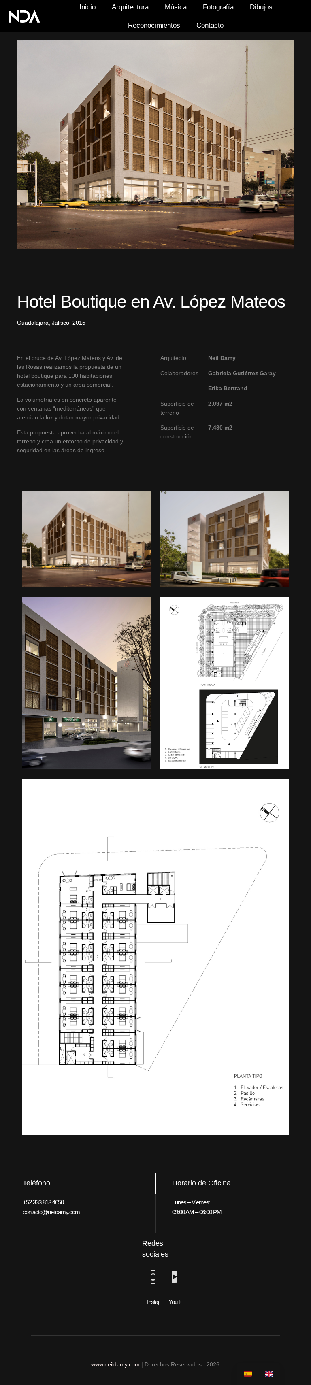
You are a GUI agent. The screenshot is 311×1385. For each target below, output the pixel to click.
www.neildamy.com (115, 1364)
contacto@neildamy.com (51, 1211)
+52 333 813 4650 (43, 1202)
